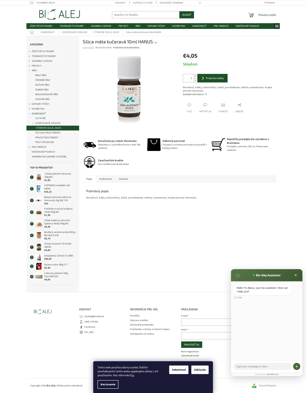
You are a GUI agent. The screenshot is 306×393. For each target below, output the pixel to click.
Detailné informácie (193, 94)
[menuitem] (41, 26)
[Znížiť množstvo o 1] (195, 80)
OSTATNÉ (40, 118)
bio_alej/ (89, 332)
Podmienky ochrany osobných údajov (150, 329)
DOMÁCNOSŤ (39, 113)
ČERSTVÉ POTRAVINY (43, 51)
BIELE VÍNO (40, 75)
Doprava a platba (143, 2)
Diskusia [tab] (123, 179)
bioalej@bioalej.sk (94, 316)
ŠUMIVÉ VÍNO (42, 90)
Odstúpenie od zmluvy (142, 334)
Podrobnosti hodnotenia (126, 47)
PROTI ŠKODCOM (44, 142)
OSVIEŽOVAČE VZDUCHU (48, 123)
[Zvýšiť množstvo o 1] (195, 76)
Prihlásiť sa (191, 344)
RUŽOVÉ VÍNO (42, 85)
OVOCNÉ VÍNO (42, 99)
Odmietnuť (179, 370)
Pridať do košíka (215, 78)
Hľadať (186, 14)
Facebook (89, 327)
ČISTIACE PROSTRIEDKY (48, 133)
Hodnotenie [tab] (105, 179)
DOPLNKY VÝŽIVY (40, 104)
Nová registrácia (190, 351)
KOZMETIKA (38, 109)
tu (132, 375)
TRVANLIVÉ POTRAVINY (44, 56)
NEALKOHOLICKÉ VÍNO (46, 94)
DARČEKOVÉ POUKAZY (43, 152)
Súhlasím (200, 370)
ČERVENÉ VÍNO (42, 80)
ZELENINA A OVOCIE (42, 61)
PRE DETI (36, 66)
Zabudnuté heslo (190, 355)
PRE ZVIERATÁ (39, 147)
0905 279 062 (91, 322)
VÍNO (34, 70)
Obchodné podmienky (171, 2)
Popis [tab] (89, 179)
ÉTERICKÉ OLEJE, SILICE (48, 128)
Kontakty (120, 2)
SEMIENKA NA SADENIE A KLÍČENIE (49, 156)
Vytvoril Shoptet (267, 385)
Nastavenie (108, 384)
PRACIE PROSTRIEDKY (46, 137)
